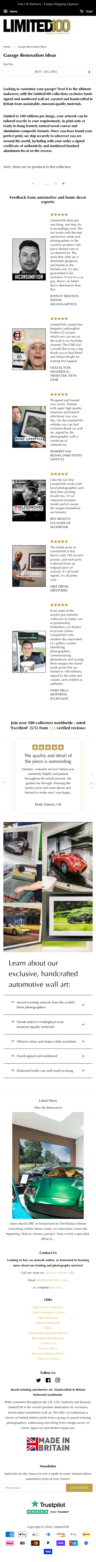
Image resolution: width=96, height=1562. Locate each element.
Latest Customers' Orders (48, 1312)
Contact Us (48, 1343)
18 (55, 183)
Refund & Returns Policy (48, 1353)
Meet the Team (48, 1318)
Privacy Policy (48, 1348)
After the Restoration (48, 1108)
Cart (89, 11)
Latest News (48, 1100)
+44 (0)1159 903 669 (59, 1273)
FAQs (48, 1328)
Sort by (8, 64)
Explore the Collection (48, 1307)
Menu (13, 11)
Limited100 (61, 1527)
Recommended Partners (48, 1338)
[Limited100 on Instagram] (57, 1381)
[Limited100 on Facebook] (48, 1381)
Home (7, 47)
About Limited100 (48, 1323)
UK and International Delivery (48, 1333)
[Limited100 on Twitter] (38, 1381)
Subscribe (79, 1488)
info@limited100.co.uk (51, 1280)
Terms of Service (48, 1359)
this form (56, 1287)
